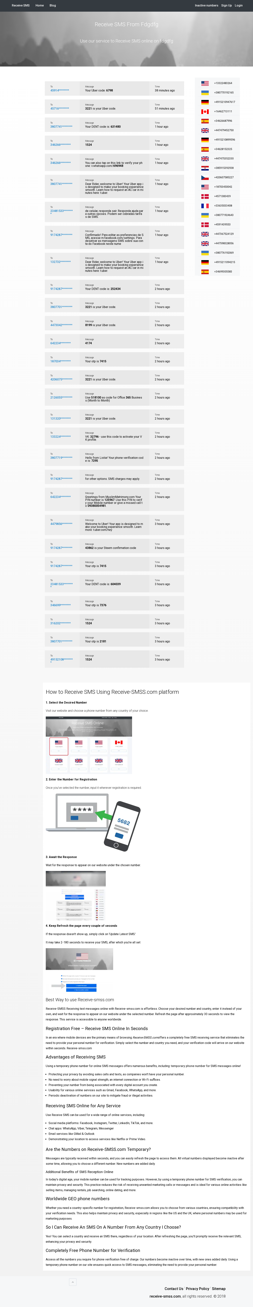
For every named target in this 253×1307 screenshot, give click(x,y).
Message (89, 86)
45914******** (59, 90)
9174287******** (61, 235)
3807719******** (61, 458)
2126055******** (61, 397)
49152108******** (61, 661)
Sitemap (219, 1288)
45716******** (59, 108)
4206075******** (61, 379)
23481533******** (61, 212)
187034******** (60, 361)
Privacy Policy (197, 1288)
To (51, 86)
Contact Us (174, 1288)
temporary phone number (188, 1066)
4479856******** (61, 524)
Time (157, 86)
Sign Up (226, 5)
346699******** (60, 605)
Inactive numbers (206, 5)
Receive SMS (21, 5)
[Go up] (72, 1282)
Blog (53, 5)
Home (41, 5)
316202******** (60, 623)
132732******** (60, 262)
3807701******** (61, 307)
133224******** (60, 436)
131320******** (60, 418)
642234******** (60, 343)
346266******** (60, 145)
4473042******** (61, 325)
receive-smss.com (165, 1296)
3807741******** (61, 126)
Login (239, 5)
